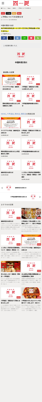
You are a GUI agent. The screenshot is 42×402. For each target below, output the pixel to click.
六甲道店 (8, 13)
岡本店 (14, 13)
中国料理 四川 (21, 62)
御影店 (19, 13)
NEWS (3, 13)
